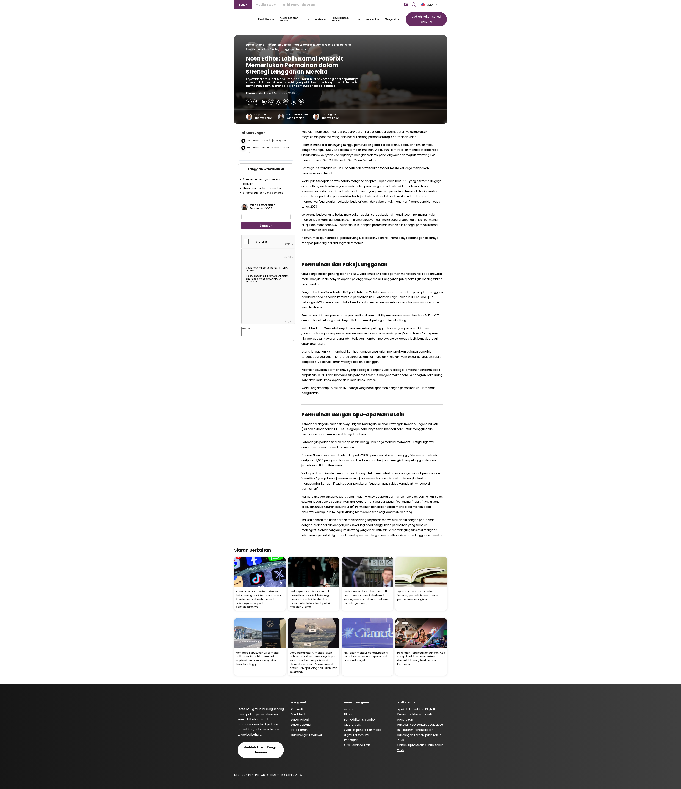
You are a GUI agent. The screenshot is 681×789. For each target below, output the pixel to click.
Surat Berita (299, 714)
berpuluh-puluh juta (412, 292)
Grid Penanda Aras (299, 4)
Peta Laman (299, 730)
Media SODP (266, 4)
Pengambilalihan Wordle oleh (321, 292)
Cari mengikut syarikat (306, 735)
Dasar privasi (300, 719)
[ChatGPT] (271, 102)
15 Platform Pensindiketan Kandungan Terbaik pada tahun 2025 (419, 735)
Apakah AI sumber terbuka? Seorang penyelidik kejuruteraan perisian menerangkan (418, 595)
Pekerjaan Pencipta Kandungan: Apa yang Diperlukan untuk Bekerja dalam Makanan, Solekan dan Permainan (421, 658)
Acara (348, 709)
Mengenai (390, 19)
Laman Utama (255, 44)
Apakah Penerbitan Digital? (416, 709)
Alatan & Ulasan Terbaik (289, 19)
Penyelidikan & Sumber (340, 19)
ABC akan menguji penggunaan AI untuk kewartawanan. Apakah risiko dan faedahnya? (366, 656)
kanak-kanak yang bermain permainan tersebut (383, 191)
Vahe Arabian (295, 118)
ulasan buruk (310, 155)
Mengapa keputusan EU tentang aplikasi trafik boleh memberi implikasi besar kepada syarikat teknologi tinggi (257, 658)
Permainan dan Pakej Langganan (267, 140)
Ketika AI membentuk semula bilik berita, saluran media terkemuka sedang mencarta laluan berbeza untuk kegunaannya (366, 597)
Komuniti (371, 19)
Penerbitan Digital (278, 44)
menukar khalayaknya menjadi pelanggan (402, 357)
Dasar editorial (301, 725)
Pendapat (351, 740)
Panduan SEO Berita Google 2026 (420, 725)
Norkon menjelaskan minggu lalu (353, 442)
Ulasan (348, 714)
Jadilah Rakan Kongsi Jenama (426, 19)
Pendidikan (264, 19)
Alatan (319, 19)
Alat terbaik (352, 725)
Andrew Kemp (263, 118)
